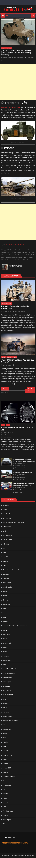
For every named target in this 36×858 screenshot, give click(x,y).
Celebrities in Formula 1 (11, 570)
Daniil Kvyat (7, 583)
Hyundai (5, 647)
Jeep (4, 665)
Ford (4, 617)
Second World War (24, 255)
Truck (5, 798)
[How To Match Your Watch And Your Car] (18, 412)
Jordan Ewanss (19, 57)
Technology (7, 785)
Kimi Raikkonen (8, 678)
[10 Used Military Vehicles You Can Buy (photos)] (18, 344)
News (4, 738)
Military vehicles (6, 48)
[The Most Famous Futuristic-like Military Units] (18, 290)
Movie (5, 734)
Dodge (5, 591)
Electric (5, 600)
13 (21, 245)
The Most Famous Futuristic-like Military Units (15, 307)
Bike (4, 548)
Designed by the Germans (10, 107)
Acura (5, 510)
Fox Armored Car (24, 250)
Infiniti (5, 652)
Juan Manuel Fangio (10, 669)
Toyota (5, 794)
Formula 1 (6, 622)
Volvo (4, 824)
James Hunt (7, 660)
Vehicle (5, 815)
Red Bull (5, 751)
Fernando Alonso (8, 613)
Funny (5, 630)
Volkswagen (7, 820)
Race (4, 746)
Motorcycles (7, 729)
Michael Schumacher (10, 721)
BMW (4, 553)
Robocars (6, 759)
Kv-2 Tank (13, 252)
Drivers (5, 596)
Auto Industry (7, 535)
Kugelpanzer (5, 252)
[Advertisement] (18, 82)
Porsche (5, 742)
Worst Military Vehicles (25, 260)
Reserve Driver (8, 755)
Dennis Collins (7, 587)
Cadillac (5, 561)
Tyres (4, 807)
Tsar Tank (15, 260)
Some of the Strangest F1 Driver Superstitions (6, 389)
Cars (2, 425)
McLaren (6, 712)
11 (18, 245)
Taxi (4, 781)
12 (20, 245)
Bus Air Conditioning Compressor (31, 389)
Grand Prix (6, 634)
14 (23, 245)
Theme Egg (30, 855)
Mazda (5, 708)
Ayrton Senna (7, 540)
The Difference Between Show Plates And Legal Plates (24, 460)
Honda (5, 639)
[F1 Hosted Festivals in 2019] (6, 474)
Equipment (6, 604)
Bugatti (5, 557)
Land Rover (6, 686)
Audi (4, 531)
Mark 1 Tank (20, 252)
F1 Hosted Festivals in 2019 (22, 473)
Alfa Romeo (7, 518)
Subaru (5, 772)
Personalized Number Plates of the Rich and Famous (23, 484)
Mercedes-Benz (8, 716)
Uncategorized (8, 811)
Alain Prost (6, 514)
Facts (3, 357)
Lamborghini (7, 682)
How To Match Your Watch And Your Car (17, 428)
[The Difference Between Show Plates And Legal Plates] (6, 462)
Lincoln (5, 703)
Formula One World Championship (15, 626)
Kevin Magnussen (9, 673)
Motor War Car (29, 252)
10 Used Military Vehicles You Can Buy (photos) (17, 361)
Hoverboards (7, 643)
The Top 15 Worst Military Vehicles (15, 257)
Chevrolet (6, 574)
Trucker (5, 802)
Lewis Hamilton (8, 695)
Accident (6, 505)
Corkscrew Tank (13, 250)
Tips (4, 789)
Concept (6, 578)
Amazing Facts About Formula (13, 522)
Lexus (4, 699)
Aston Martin (7, 527)
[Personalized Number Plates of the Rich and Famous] (6, 486)
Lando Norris (7, 690)
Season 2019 (7, 768)
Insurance (6, 656)
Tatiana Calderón (9, 777)
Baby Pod (6, 544)
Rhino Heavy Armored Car (9, 255)
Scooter (5, 764)
